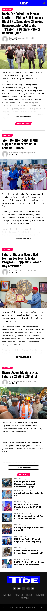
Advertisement (7, 595)
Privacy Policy (39, 595)
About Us (29, 595)
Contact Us (19, 595)
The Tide (14, 40)
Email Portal (25, 598)
